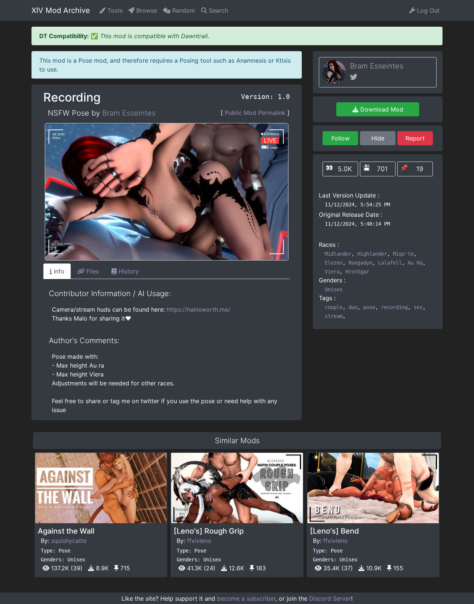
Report (415, 138)
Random (182, 10)
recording (394, 307)
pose (369, 307)
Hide (377, 138)
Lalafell (390, 263)
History (128, 271)
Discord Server (330, 598)
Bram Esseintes (129, 113)
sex (418, 307)
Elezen (334, 263)
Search (217, 10)
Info (58, 271)
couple (334, 307)
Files (91, 271)
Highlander (372, 254)
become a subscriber (246, 598)
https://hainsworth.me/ (198, 309)
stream (334, 316)
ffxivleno (199, 540)
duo (352, 307)
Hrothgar (357, 272)
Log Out (427, 10)
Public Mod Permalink (255, 112)
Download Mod (380, 109)
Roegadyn (360, 263)
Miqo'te (403, 254)
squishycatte (69, 540)
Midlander (338, 254)
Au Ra (415, 263)
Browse (145, 10)
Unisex (334, 289)
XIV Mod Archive (60, 10)
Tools (114, 10)
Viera (332, 272)
